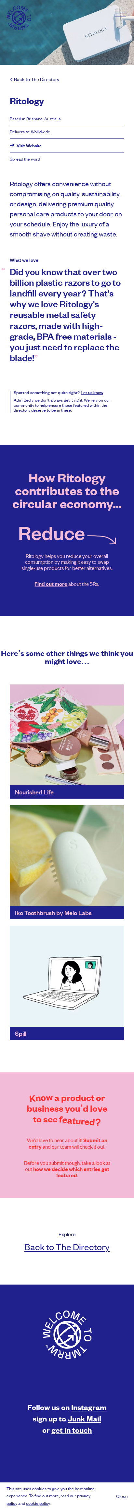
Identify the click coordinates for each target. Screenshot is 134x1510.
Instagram (89, 1407)
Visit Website (29, 145)
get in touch (71, 1429)
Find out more (50, 584)
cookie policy (38, 1503)
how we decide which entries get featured (71, 1172)
